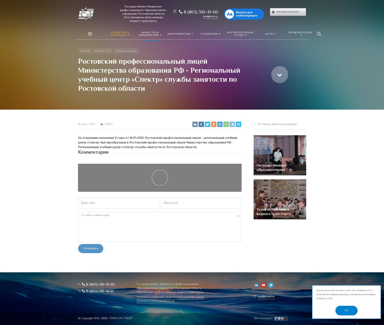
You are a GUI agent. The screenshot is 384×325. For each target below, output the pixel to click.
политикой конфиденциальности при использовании (345, 295)
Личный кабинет (288, 12)
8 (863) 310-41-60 (200, 12)
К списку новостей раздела (278, 124)
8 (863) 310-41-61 (99, 291)
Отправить (90, 248)
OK (346, 311)
